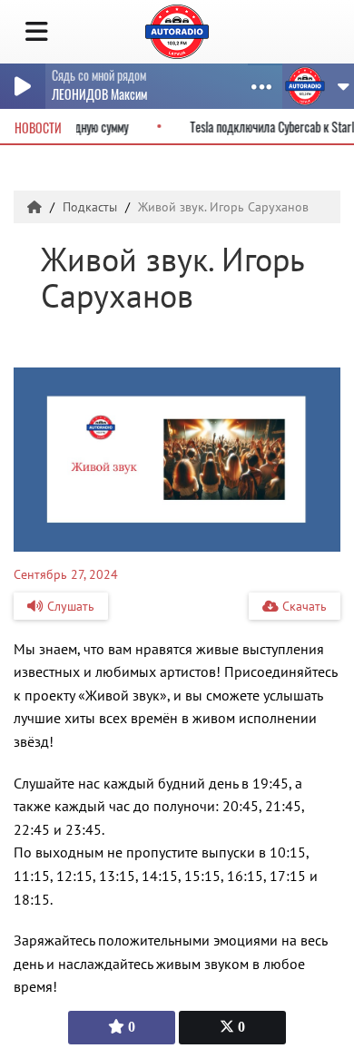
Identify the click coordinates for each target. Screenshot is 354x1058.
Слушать (69, 606)
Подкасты (92, 207)
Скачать (303, 606)
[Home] (36, 207)
